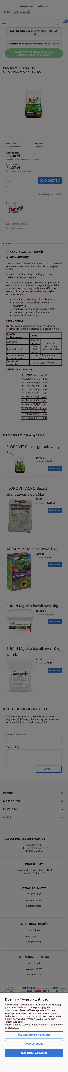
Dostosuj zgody (34, 1043)
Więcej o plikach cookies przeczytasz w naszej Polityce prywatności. (34, 1026)
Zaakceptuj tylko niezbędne (34, 1035)
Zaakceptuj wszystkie (34, 1052)
